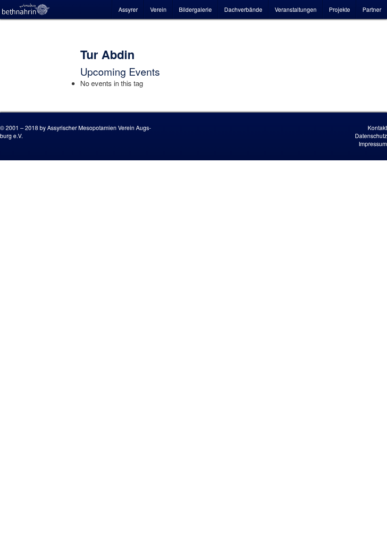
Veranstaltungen (296, 9)
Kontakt (377, 127)
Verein (158, 9)
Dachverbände (243, 9)
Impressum (373, 144)
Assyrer (128, 9)
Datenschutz (371, 135)
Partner (371, 9)
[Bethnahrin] (26, 9)
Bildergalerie (195, 9)
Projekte (339, 9)
